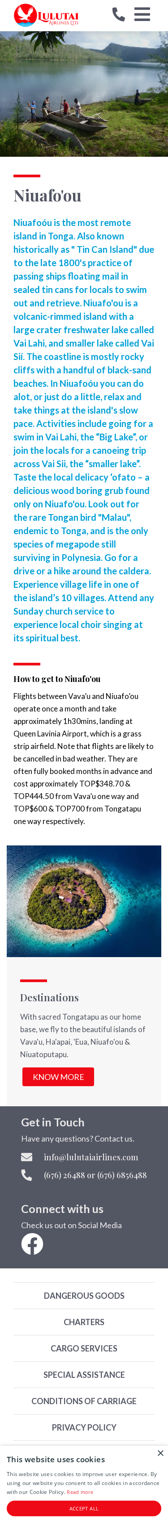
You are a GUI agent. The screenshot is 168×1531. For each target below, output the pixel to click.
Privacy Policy (84, 1427)
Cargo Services (84, 1348)
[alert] (84, 1488)
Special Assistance (84, 1375)
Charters (84, 1322)
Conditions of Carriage (84, 1401)
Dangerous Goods (84, 1296)
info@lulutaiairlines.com (91, 1157)
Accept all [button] (84, 1508)
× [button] (160, 1453)
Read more (80, 1492)
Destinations (49, 997)
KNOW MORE (58, 1077)
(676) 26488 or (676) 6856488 (95, 1175)
